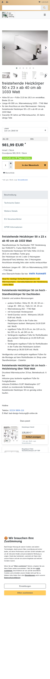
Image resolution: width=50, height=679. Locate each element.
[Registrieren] (7, 2)
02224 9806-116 (17, 410)
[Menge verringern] (11, 167)
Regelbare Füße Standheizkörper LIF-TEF (31, 449)
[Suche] (44, 7)
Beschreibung (10, 195)
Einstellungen (25, 586)
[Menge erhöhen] (11, 163)
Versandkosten (22, 180)
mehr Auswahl (37, 273)
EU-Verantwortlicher (13, 219)
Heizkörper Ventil (28, 427)
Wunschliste (9, 173)
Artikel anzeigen (33, 437)
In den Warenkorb (30, 165)
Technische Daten (12, 203)
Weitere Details (11, 211)
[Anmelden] (3, 2)
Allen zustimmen (25, 593)
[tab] (25, 195)
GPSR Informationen (13, 227)
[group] (12, 434)
